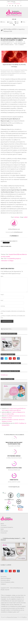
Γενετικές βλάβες (21, 43)
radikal (25, 217)
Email (2, 300)
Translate (18, 3)
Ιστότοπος (3, 306)
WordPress (24, 617)
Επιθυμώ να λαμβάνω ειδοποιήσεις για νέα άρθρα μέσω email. (13, 316)
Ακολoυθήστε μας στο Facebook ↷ (10, 363)
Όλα (11, 43)
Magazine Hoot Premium (12, 617)
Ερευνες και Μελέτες (8, 44)
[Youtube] (14, 236)
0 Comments (21, 44)
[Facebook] (10, 236)
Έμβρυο (8, 43)
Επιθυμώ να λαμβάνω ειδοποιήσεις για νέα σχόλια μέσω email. (13, 312)
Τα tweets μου (4, 375)
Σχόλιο (2, 276)
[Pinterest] (16, 236)
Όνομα (2, 294)
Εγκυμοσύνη (3, 43)
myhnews (16, 217)
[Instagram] (17, 236)
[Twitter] (12, 236)
